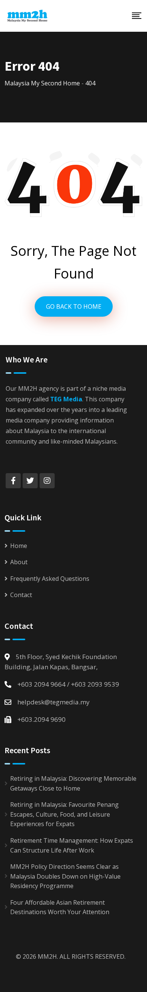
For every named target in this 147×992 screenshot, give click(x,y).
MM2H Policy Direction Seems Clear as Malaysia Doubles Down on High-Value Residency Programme (65, 876)
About (19, 562)
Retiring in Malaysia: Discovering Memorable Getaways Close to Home (73, 783)
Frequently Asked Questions (49, 578)
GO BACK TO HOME (73, 306)
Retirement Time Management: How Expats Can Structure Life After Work (71, 845)
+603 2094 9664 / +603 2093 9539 (68, 684)
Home (18, 546)
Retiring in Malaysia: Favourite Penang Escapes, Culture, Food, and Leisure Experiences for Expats (64, 814)
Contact (21, 595)
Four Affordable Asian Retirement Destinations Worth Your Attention (59, 907)
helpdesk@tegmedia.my (53, 702)
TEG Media (66, 399)
